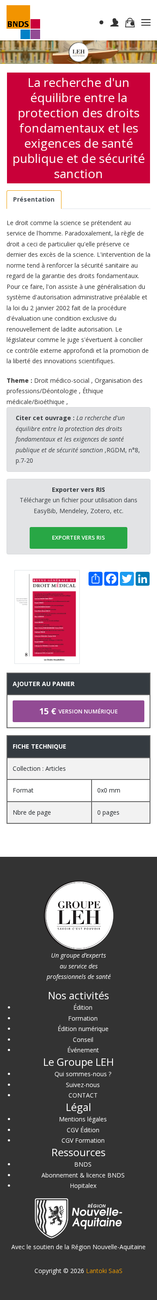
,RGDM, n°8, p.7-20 (78, 439)
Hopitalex (83, 1185)
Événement (83, 1050)
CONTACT (83, 1095)
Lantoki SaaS (104, 1271)
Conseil (83, 1039)
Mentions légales (83, 1119)
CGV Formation (83, 1140)
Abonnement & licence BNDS (83, 1175)
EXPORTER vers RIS (78, 537)
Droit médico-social (61, 380)
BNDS (83, 1164)
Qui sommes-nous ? (83, 1074)
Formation (83, 1018)
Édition (82, 1007)
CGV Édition (83, 1130)
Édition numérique (83, 1029)
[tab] (34, 199)
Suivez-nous (83, 1085)
